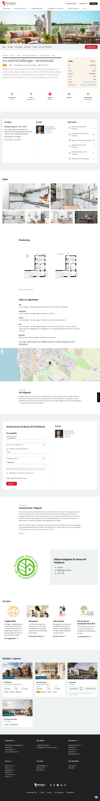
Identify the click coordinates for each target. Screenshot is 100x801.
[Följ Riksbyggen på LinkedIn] (61, 785)
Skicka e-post (48, 130)
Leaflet (84, 380)
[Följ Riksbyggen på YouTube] (58, 785)
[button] (71, 74)
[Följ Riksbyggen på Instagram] (54, 785)
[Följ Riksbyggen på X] (65, 785)
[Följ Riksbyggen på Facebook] (50, 785)
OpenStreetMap (91, 380)
